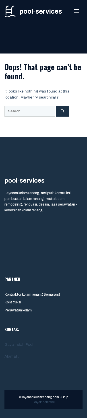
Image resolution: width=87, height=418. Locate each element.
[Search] (62, 111)
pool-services (40, 11)
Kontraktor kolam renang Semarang (32, 294)
